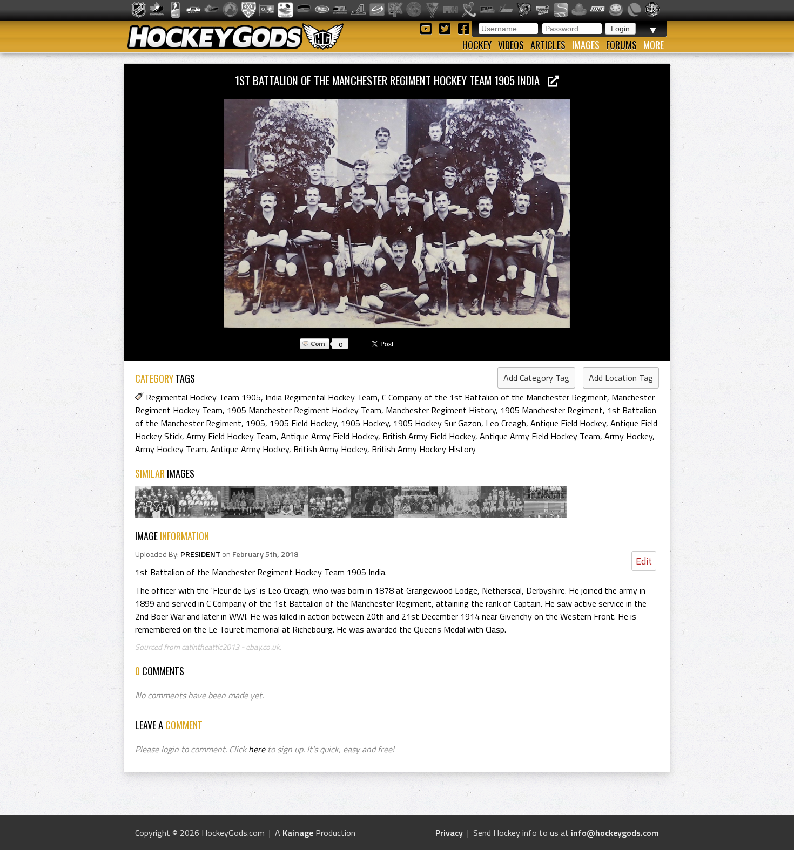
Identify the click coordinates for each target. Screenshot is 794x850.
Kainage (297, 832)
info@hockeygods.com (615, 832)
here (256, 749)
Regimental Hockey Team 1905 (203, 397)
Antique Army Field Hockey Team (540, 436)
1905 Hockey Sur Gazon (437, 423)
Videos (511, 45)
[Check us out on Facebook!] (463, 27)
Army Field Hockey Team (231, 436)
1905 (255, 423)
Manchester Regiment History (441, 410)
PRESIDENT (200, 554)
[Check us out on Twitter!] (446, 27)
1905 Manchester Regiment (551, 410)
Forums (621, 45)
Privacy (449, 832)
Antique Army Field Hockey (329, 436)
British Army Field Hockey (428, 436)
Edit (644, 561)
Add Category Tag (536, 377)
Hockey (477, 45)
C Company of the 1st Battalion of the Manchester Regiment (494, 397)
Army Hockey (628, 436)
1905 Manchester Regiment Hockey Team (304, 410)
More (653, 45)
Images (586, 45)
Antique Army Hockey (250, 449)
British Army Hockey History (424, 449)
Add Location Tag (621, 377)
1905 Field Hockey (303, 423)
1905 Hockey (365, 423)
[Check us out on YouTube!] (427, 27)
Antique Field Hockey (568, 423)
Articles (548, 45)
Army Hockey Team (170, 449)
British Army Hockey (330, 449)
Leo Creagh (506, 423)
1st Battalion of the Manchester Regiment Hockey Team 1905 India (391, 80)
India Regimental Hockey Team (321, 397)
